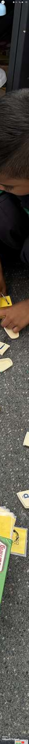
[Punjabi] (17, 742)
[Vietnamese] (23, 742)
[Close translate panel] (26, 741)
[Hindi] (20, 742)
